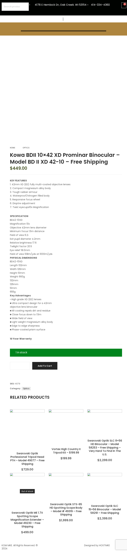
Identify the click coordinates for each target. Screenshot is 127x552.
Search (24, 7)
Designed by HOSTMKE (97, 545)
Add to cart (45, 365)
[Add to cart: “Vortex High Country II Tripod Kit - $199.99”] (66, 432)
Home (12, 148)
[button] (63, 27)
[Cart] (123, 5)
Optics (26, 148)
